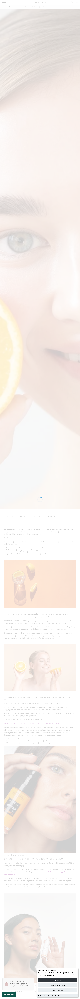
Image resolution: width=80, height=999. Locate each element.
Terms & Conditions (54, 995)
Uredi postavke (58, 990)
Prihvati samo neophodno (57, 985)
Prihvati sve (57, 980)
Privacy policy (42, 995)
